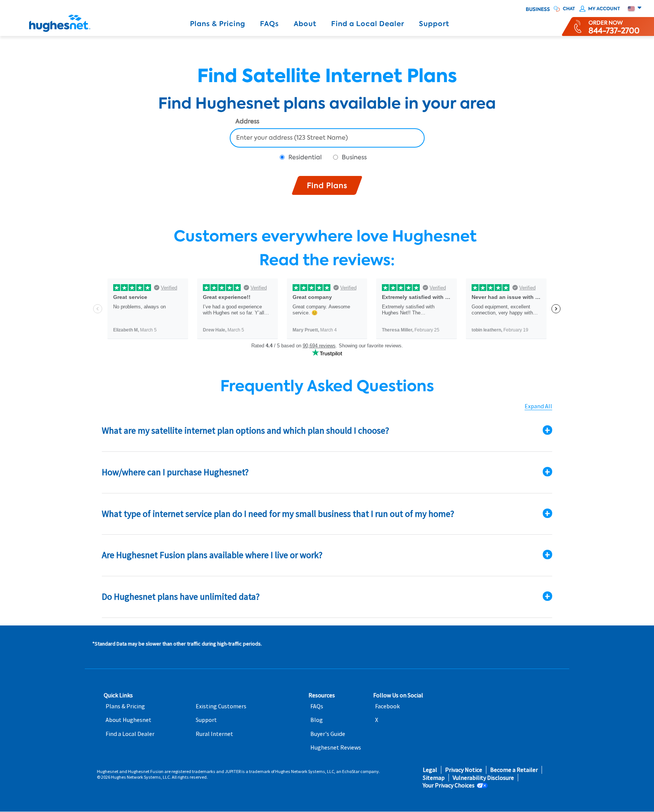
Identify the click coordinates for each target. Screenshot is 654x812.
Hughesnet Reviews (335, 747)
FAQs (269, 24)
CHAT (569, 9)
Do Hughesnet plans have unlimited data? (181, 596)
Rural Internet (214, 733)
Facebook (387, 706)
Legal (430, 769)
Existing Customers (221, 706)
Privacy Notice (463, 769)
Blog (316, 719)
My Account (604, 9)
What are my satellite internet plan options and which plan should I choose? (245, 430)
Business (538, 9)
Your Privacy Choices (449, 785)
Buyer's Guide (327, 733)
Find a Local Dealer (367, 24)
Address (247, 121)
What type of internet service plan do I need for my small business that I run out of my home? (278, 514)
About (305, 24)
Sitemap (434, 777)
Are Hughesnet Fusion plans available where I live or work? (212, 555)
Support (434, 24)
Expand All (538, 406)
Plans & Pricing (217, 24)
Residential (305, 157)
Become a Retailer (514, 769)
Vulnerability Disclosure (483, 777)
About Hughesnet (128, 719)
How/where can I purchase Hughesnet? (175, 472)
